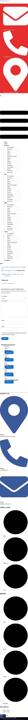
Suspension (10, 165)
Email (3, 326)
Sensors (9, 163)
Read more (9, 352)
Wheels (9, 168)
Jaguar (6, 231)
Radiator (9, 161)
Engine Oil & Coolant (12, 156)
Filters (8, 160)
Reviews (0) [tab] (7, 276)
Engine (8, 154)
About (5, 143)
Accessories (10, 170)
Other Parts (9, 172)
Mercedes (6, 145)
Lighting (9, 158)
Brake (8, 150)
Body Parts (9, 149)
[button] (14, 125)
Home (5, 142)
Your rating (4, 296)
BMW (5, 203)
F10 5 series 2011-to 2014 (15, 267)
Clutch (8, 152)
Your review (4, 300)
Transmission (10, 167)
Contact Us (7, 260)
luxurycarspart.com (4, 1)
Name (3, 320)
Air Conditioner (10, 147)
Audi (5, 174)
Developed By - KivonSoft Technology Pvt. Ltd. (14, 719)
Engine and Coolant (11, 213)
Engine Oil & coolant (11, 185)
